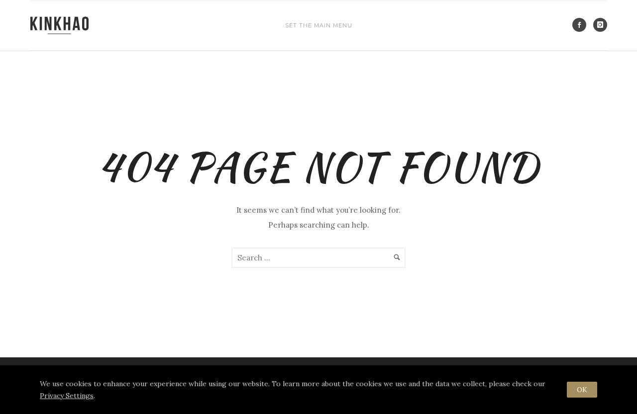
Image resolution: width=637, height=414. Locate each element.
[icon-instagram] (600, 25)
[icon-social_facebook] (581, 25)
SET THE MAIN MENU (318, 25)
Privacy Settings (67, 395)
